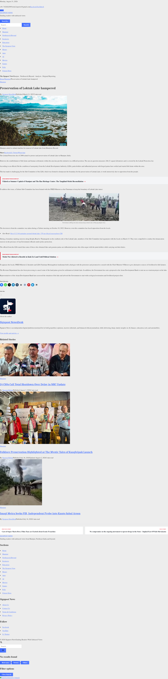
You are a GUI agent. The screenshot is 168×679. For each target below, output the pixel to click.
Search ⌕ (5, 21)
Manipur (5, 32)
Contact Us (6, 608)
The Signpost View (8, 46)
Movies (4, 60)
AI (3, 56)
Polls (4, 67)
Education (5, 42)
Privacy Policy (7, 615)
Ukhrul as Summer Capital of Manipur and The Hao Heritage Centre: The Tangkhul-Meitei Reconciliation (44, 181)
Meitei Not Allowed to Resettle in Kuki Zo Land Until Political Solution (30, 257)
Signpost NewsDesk (9, 94)
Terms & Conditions (9, 612)
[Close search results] (3, 650)
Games (4, 64)
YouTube (40, 7)
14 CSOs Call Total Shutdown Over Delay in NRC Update (33, 384)
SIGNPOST (6, 13)
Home (4, 28)
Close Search (6, 674)
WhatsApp (21, 152)
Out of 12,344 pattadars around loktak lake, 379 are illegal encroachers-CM (36, 233)
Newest (15, 662)
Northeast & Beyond (9, 35)
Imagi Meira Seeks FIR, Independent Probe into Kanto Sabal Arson (40, 513)
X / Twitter (14, 152)
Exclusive (5, 39)
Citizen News (6, 71)
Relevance (5, 662)
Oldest (25, 662)
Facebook (33, 7)
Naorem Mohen (7, 390)
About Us (5, 605)
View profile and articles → (9, 333)
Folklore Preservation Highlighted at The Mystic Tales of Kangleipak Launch (46, 452)
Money (4, 49)
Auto (4, 53)
